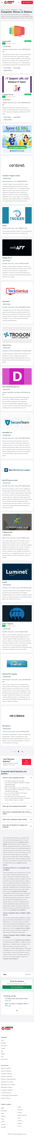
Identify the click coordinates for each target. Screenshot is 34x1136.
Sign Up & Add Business (17, 987)
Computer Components (6, 1076)
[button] (30, 974)
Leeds (19, 1118)
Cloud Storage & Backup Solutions (9, 1095)
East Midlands (17, 351)
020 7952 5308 (6, 46)
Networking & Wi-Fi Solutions (8, 1084)
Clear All (27, 974)
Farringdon (5, 588)
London (19, 49)
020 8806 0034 (7, 676)
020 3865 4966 (7, 535)
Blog (2, 1051)
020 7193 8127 (6, 348)
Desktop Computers (5, 1068)
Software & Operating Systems (8, 1079)
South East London (12, 49)
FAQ (2, 1056)
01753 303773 (6, 389)
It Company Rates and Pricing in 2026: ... (17, 998)
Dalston (4, 181)
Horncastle (4, 351)
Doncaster (3, 1127)
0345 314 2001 (6, 304)
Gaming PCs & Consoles (7, 1082)
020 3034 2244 (7, 178)
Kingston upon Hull (22, 1115)
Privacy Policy (4, 1059)
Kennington (5, 49)
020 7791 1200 (6, 629)
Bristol (2, 1119)
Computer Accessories (6, 1074)
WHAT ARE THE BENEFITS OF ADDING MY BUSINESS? (14, 826)
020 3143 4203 (6, 483)
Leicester (20, 1120)
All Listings (3, 1043)
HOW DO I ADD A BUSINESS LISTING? (13, 778)
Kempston (4, 392)
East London (9, 181)
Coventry (3, 1124)
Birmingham (4, 1111)
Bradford (3, 1116)
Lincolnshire (11, 351)
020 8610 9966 (7, 728)
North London (14, 679)
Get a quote (4, 1045)
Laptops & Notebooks (6, 1071)
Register (3, 1054)
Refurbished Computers (6, 1087)
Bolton (2, 1113)
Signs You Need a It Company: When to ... (17, 1004)
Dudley (19, 1107)
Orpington (4, 103)
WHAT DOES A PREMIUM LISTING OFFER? (14, 819)
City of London (11, 588)
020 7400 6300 (7, 585)
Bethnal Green (5, 538)
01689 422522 (6, 100)
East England (17, 392)
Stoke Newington (6, 679)
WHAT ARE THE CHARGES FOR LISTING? (14, 806)
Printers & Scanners (5, 1098)
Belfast (2, 1108)
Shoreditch (5, 228)
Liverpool (20, 1123)
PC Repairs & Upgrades (6, 1090)
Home (2, 1040)
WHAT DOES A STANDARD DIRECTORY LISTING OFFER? (16, 813)
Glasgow (20, 1112)
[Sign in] (19, 2)
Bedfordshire (11, 392)
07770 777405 (6, 260)
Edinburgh (20, 1110)
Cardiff (2, 1121)
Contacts (3, 1048)
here (9, 781)
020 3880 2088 (6, 435)
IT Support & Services (6, 1093)
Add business (26, 762)
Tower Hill (4, 731)
